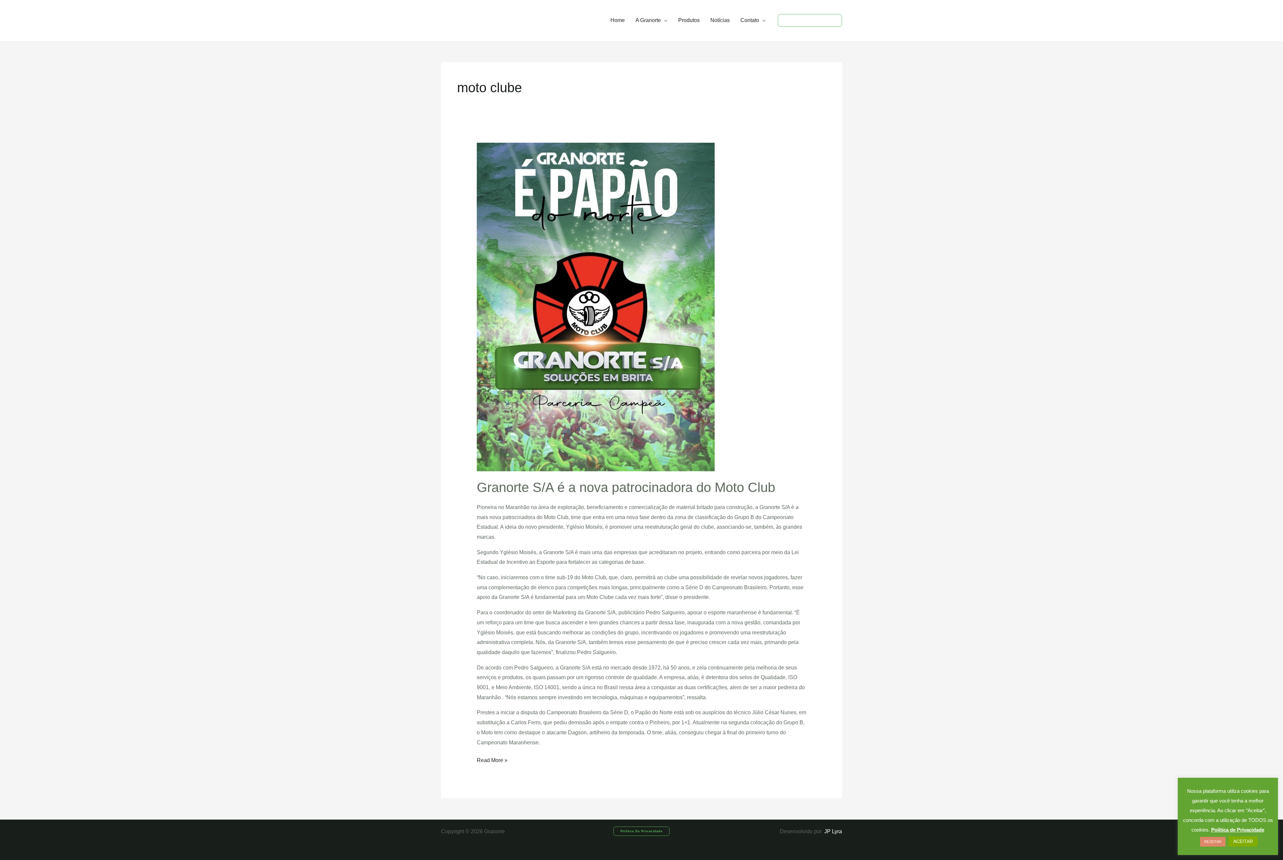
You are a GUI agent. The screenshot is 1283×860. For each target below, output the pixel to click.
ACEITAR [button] (1243, 841)
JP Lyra (832, 831)
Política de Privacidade (1237, 830)
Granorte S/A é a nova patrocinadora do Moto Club (626, 487)
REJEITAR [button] (1213, 842)
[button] (664, 20)
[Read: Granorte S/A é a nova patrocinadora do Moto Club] (596, 307)
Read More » (492, 759)
